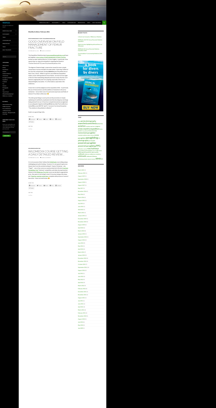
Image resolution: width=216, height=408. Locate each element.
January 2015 (81, 215)
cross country (84, 128)
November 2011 (82, 294)
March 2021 (81, 170)
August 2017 (81, 185)
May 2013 (80, 246)
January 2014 (81, 234)
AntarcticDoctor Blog (7, 104)
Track (88, 22)
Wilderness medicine (49, 38)
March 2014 (81, 231)
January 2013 (81, 255)
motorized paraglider (87, 133)
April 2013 (80, 249)
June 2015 (80, 206)
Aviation (4, 71)
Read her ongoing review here (39, 176)
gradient (80, 130)
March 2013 (81, 252)
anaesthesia (83, 123)
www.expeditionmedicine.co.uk (56, 55)
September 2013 (82, 237)
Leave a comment (46, 50)
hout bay (90, 130)
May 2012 (80, 279)
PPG (98, 145)
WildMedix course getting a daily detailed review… (48, 153)
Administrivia (6, 65)
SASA (79, 152)
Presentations (81, 22)
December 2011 (82, 291)
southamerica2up (7, 110)
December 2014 (82, 218)
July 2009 (80, 328)
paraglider (81, 138)
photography (83, 140)
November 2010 (82, 316)
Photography (55, 22)
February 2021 (82, 173)
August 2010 (81, 319)
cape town (92, 126)
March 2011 (81, 310)
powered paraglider (87, 143)
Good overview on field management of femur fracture (46, 44)
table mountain (95, 152)
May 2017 (80, 188)
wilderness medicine (95, 154)
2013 (79, 121)
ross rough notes (97, 150)
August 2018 (81, 182)
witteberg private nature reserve (86, 159)
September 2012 (82, 267)
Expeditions (5, 79)
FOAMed (5, 81)
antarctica (100, 123)
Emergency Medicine (7, 77)
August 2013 (81, 240)
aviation (82, 126)
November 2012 (82, 261)
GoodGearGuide (71, 22)
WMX (98, 158)
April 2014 (80, 227)
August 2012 (81, 270)
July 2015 (80, 203)
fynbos (101, 129)
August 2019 (81, 176)
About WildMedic (96, 22)
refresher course (82, 149)
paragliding (92, 137)
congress (97, 126)
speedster (88, 152)
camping (88, 126)
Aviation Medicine (7, 73)
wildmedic (82, 156)
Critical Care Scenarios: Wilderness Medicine (90, 37)
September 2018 (82, 179)
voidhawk (81, 154)
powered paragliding (87, 146)
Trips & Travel (6, 91)
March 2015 (81, 212)
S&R (3, 89)
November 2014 (82, 221)
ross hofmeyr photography (85, 150)
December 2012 (82, 258)
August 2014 (81, 224)
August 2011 (81, 297)
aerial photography (88, 121)
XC (102, 159)
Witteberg (94, 156)
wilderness (87, 154)
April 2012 (80, 282)
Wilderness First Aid (42, 172)
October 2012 (81, 264)
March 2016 (81, 197)
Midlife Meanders (7, 106)
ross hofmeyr (93, 148)
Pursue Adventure (7, 108)
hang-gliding (85, 130)
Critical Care (5, 75)
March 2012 (81, 285)
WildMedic (6, 23)
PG (99, 138)
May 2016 (80, 194)
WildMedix (53, 162)
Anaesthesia (5, 69)
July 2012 (80, 273)
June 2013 (80, 243)
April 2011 (80, 307)
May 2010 (80, 325)
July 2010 (80, 322)
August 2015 (81, 200)
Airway (4, 67)
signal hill (83, 152)
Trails (63, 22)
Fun (3, 83)
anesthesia (92, 123)
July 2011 (80, 300)
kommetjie (94, 130)
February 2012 (82, 288)
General (4, 85)
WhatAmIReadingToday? (35, 38)
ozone (96, 135)
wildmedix (89, 156)
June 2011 (80, 304)
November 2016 (82, 191)
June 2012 (80, 276)
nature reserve (90, 135)
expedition (94, 129)
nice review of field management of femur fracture (51, 57)
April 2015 (80, 209)
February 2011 (82, 313)
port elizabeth (92, 140)
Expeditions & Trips (44, 22)
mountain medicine (82, 135)
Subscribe (6, 135)
